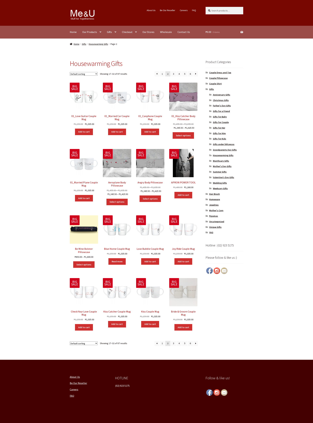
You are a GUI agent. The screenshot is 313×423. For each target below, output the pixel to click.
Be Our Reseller (167, 10)
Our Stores (148, 32)
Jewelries (214, 204)
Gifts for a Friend (221, 111)
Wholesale (166, 32)
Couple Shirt (215, 83)
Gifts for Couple (221, 122)
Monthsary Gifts (221, 160)
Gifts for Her (219, 127)
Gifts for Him (219, 133)
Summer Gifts (220, 171)
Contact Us (184, 32)
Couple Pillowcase (218, 78)
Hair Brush (214, 194)
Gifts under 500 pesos (223, 144)
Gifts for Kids (219, 138)
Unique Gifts (215, 227)
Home (73, 32)
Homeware (214, 199)
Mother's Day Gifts (222, 166)
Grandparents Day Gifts (225, 149)
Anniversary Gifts (221, 94)
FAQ (194, 10)
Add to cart (84, 131)
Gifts (109, 32)
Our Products (89, 32)
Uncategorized (216, 221)
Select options (183, 135)
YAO (211, 232)
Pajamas (213, 216)
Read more (117, 261)
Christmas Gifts (221, 100)
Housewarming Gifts (98, 44)
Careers (184, 10)
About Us (151, 10)
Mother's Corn (216, 210)
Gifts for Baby (220, 116)
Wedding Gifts (220, 182)
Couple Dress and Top (220, 72)
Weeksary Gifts (220, 188)
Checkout (127, 32)
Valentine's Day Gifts (223, 177)
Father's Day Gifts (222, 105)
